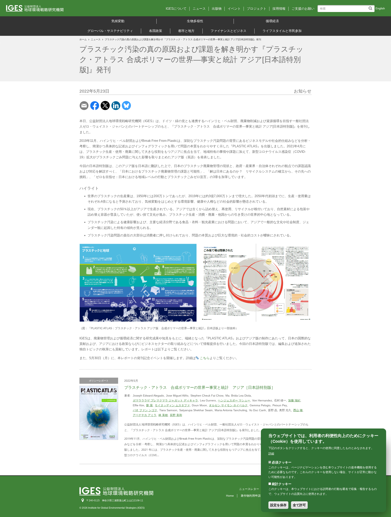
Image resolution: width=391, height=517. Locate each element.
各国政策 (155, 31)
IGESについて (176, 8)
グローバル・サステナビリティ (110, 31)
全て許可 (299, 505)
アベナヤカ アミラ (144, 415)
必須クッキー (281, 462)
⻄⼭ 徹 (298, 410)
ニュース (199, 8)
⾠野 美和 (176, 415)
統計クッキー (281, 484)
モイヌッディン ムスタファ (172, 405)
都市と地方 (186, 31)
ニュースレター (249, 489)
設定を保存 (278, 505)
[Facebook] (94, 105)
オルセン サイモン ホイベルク (228, 405)
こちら (205, 358)
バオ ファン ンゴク (145, 410)
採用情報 (279, 8)
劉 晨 (149, 405)
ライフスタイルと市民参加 (282, 31)
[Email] (84, 105)
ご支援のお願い (303, 8)
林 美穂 (163, 415)
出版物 (217, 8)
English (380, 8)
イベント (234, 8)
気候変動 (117, 21)
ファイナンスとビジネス (228, 31)
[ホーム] (52, 9)
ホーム (83, 39)
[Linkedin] (115, 105)
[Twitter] (105, 105)
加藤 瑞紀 (294, 400)
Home (230, 495)
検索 (371, 6)
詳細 (271, 453)
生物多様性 (195, 21)
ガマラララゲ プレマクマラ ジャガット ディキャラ (165, 400)
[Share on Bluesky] (126, 105)
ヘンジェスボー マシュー (234, 400)
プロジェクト (256, 8)
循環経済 (272, 21)
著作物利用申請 (251, 495)
